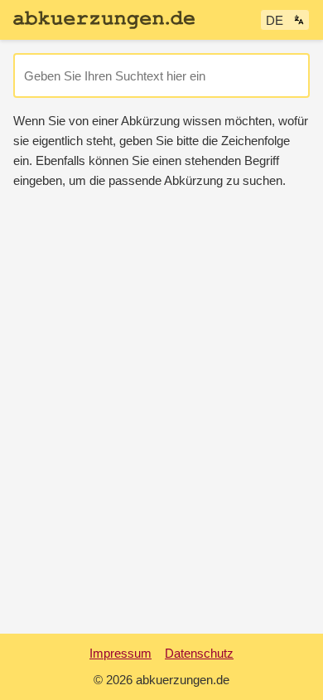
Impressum (120, 653)
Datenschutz (199, 653)
